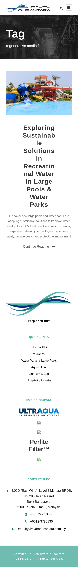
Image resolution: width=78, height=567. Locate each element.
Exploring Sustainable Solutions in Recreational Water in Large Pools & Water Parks (39, 166)
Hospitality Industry (39, 380)
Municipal (39, 354)
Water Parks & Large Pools (39, 360)
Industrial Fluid (39, 347)
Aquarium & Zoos (39, 373)
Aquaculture (39, 367)
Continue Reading (36, 246)
